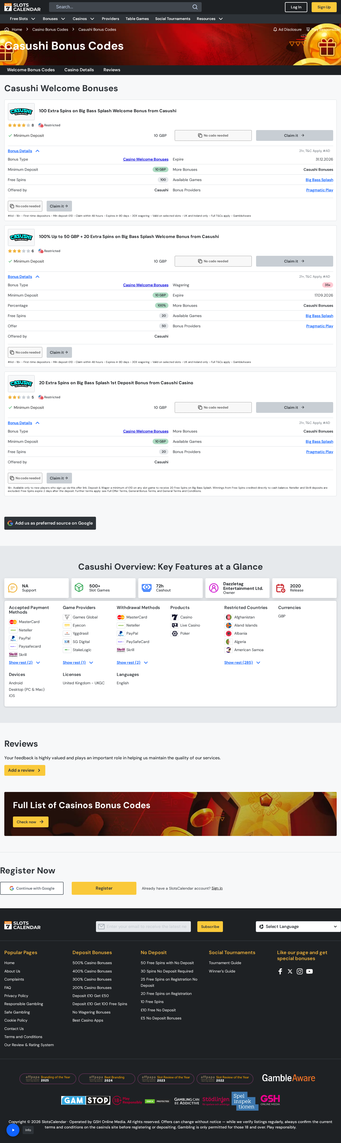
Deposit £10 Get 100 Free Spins (100, 1003)
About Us (12, 971)
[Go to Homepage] (22, 7)
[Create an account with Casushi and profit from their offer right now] (316, 150)
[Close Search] (195, 7)
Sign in (217, 888)
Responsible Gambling (23, 1003)
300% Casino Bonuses (92, 979)
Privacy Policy (16, 995)
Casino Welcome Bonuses (145, 159)
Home (9, 962)
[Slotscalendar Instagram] (301, 971)
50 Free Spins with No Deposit (167, 962)
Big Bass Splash (319, 179)
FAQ (7, 987)
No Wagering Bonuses (92, 1012)
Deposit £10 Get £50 (91, 995)
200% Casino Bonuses (92, 987)
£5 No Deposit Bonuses (161, 1018)
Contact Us (14, 1028)
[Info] (12, 1130)
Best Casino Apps (88, 1020)
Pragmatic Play (319, 190)
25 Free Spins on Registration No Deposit (169, 982)
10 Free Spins (152, 1001)
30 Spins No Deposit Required (167, 971)
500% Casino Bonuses (92, 962)
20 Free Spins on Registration (166, 993)
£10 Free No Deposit (158, 1010)
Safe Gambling (17, 1012)
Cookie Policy (15, 1020)
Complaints (14, 979)
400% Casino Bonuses (92, 971)
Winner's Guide (222, 971)
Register (104, 888)
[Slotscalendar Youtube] (311, 971)
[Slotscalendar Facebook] (282, 971)
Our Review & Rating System (29, 1044)
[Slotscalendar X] (292, 971)
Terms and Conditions (23, 1036)
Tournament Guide (225, 962)
